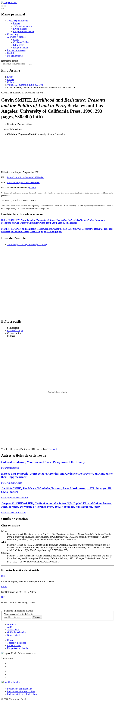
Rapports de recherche (23, 31)
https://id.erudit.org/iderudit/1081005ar (25, 177)
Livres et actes (20, 28)
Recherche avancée (16, 50)
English (10, 53)
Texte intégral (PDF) (17, 244)
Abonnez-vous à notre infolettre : (19, 614)
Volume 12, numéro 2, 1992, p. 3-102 (25, 85)
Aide (9, 627)
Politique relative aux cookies (21, 691)
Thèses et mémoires (22, 26)
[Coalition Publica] (10, 682)
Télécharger (53, 449)
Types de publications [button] (17, 20)
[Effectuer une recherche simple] (30, 64)
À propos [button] (12, 37)
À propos (21, 37)
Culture (10, 82)
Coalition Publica (21, 42)
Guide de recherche (16, 632)
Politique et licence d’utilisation (22, 694)
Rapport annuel (20, 47)
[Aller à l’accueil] (9, 2)
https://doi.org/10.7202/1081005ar (23, 182)
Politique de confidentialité (19, 688)
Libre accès (18, 45)
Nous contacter (14, 635)
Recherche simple (9, 61)
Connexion (12, 34)
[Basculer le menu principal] (2, 8)
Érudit (16, 39)
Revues (16, 23)
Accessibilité (13, 629)
